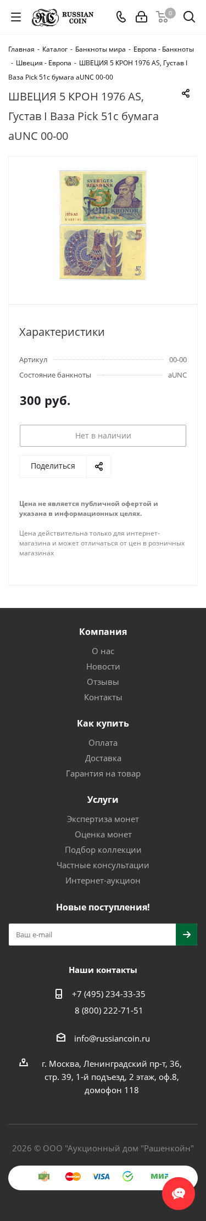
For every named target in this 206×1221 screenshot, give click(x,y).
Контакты (103, 696)
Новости (103, 666)
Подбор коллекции (103, 849)
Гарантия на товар (103, 773)
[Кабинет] (141, 17)
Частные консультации (103, 864)
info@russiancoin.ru (112, 1038)
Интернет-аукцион (103, 880)
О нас (103, 650)
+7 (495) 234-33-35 (109, 993)
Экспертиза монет (103, 818)
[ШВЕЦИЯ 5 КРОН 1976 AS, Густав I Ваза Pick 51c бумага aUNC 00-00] (103, 225)
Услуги (103, 800)
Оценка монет (103, 834)
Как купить (103, 723)
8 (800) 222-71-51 (109, 1010)
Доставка (103, 757)
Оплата (103, 742)
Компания (103, 632)
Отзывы (103, 681)
